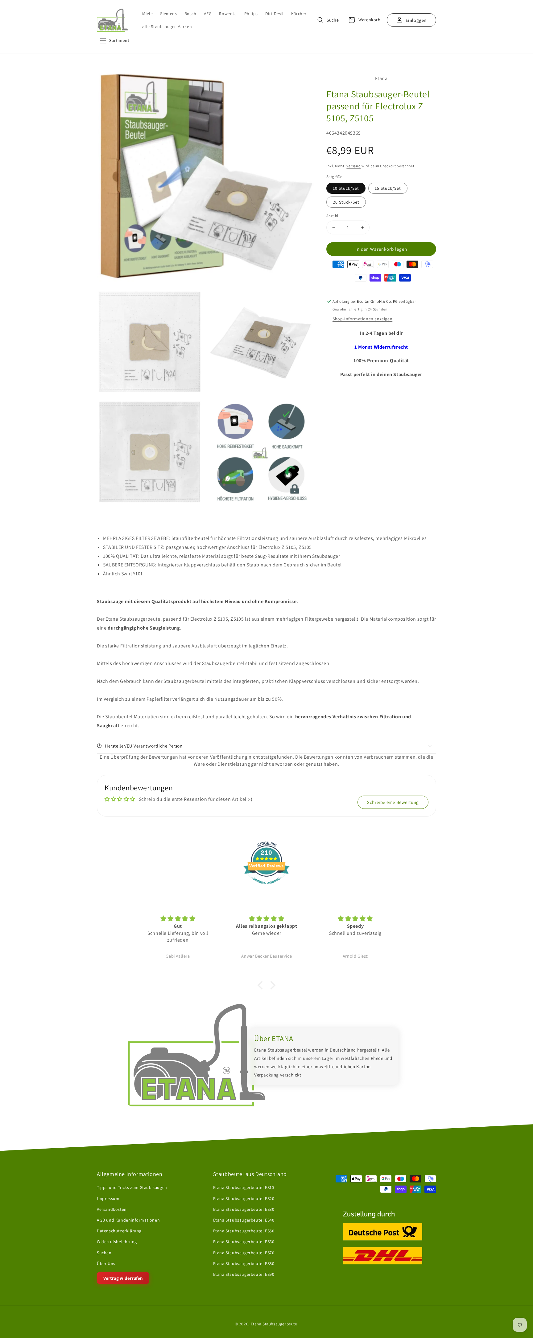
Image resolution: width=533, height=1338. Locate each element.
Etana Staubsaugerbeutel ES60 (244, 1241)
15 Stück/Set (388, 188)
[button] (114, 40)
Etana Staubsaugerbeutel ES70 (244, 1252)
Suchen (104, 1252)
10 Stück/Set (346, 188)
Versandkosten (112, 1209)
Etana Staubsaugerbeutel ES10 (243, 1187)
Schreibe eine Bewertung (393, 802)
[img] (178, 918)
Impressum (108, 1198)
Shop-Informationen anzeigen (362, 319)
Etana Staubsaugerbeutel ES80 (244, 1263)
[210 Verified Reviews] (266, 887)
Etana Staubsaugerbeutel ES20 (244, 1198)
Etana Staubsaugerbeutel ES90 (244, 1274)
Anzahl (332, 215)
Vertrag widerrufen (123, 1278)
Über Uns (106, 1263)
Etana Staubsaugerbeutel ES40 (244, 1220)
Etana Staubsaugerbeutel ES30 (244, 1209)
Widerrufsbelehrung (117, 1241)
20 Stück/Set (346, 202)
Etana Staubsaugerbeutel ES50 (244, 1231)
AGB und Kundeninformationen (128, 1220)
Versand (353, 166)
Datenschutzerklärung (119, 1231)
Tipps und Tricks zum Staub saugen (132, 1187)
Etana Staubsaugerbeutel (275, 1324)
